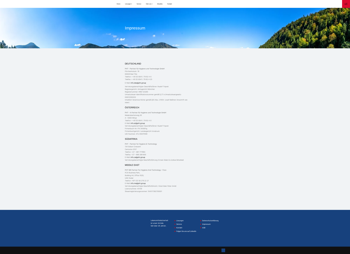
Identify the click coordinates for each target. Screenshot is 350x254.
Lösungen (180, 221)
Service (179, 224)
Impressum (206, 224)
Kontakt (179, 228)
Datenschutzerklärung (210, 221)
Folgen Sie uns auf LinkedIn (186, 231)
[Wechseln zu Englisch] (178, 4)
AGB (203, 228)
